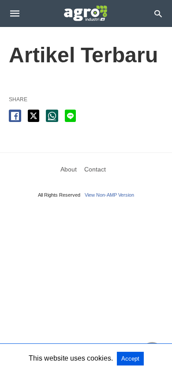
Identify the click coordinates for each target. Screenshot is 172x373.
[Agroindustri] (85, 13)
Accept (130, 358)
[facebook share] (15, 116)
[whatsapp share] (52, 116)
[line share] (70, 116)
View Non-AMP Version (109, 195)
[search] (158, 13)
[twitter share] (33, 116)
